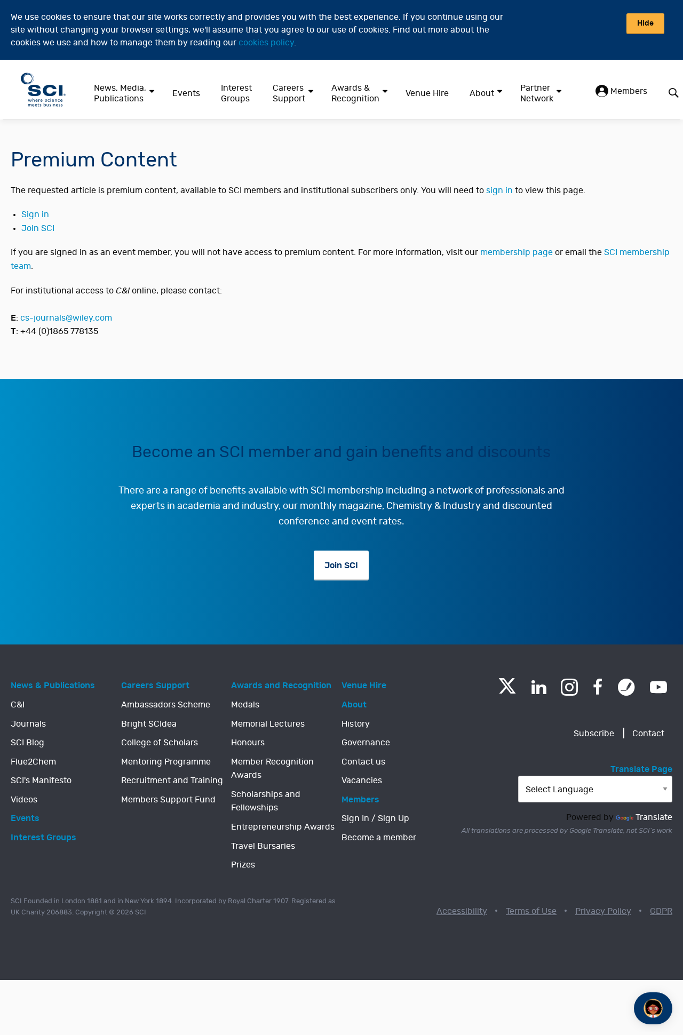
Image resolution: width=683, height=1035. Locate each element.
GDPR (661, 911)
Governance (366, 742)
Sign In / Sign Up (375, 818)
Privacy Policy (603, 911)
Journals (28, 724)
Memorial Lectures (268, 724)
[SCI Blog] (626, 687)
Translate (654, 817)
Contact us (363, 762)
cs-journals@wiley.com (66, 318)
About (482, 93)
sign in (499, 190)
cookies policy (266, 42)
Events (186, 93)
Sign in (35, 214)
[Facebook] (598, 687)
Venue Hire (427, 93)
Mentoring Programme (166, 762)
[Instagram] (569, 687)
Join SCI (37, 228)
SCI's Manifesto (41, 780)
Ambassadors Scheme (165, 704)
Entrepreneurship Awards (283, 827)
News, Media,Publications (120, 93)
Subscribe (594, 733)
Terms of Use (531, 911)
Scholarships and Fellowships (265, 801)
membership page (516, 252)
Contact (648, 733)
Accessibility (461, 911)
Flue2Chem (33, 762)
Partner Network (536, 93)
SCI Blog (27, 742)
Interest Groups (236, 93)
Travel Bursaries (263, 846)
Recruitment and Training (172, 780)
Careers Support (289, 93)
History (356, 724)
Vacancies (362, 780)
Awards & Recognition (355, 93)
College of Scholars (159, 742)
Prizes (243, 865)
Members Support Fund (168, 799)
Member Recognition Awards (272, 769)
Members (627, 91)
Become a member (379, 837)
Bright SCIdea (149, 724)
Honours (248, 742)
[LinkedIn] (538, 687)
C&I (18, 704)
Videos (24, 799)
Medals (245, 704)
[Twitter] (507, 690)
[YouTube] (658, 687)
